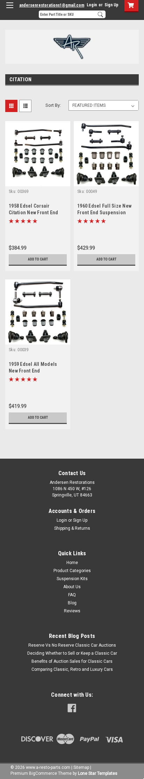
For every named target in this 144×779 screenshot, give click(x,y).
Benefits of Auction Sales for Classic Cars (72, 661)
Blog (72, 602)
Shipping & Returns (72, 528)
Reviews (72, 610)
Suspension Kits (72, 578)
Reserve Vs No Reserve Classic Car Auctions (72, 645)
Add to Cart (38, 259)
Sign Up (111, 4)
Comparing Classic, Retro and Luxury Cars (72, 669)
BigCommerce (43, 773)
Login (92, 4)
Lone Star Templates (97, 773)
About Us (72, 586)
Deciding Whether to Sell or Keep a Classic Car (72, 653)
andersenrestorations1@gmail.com (51, 5)
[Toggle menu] (9, 9)
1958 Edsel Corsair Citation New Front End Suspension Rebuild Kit (34, 212)
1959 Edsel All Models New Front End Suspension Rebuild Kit (34, 370)
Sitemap (81, 767)
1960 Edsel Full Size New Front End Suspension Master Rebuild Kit (104, 212)
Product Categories (72, 570)
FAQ (72, 594)
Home (72, 562)
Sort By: (53, 105)
